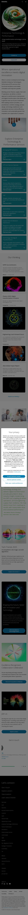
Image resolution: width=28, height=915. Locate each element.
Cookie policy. (17, 472)
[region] (14, 457)
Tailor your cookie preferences (14, 483)
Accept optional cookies (14, 476)
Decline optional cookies (14, 479)
